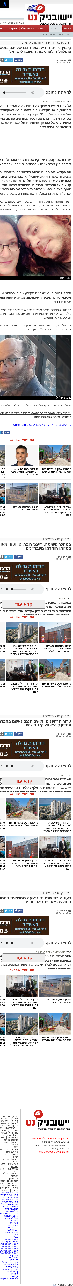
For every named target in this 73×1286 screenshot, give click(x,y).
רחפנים (62, 775)
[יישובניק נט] (47, 1130)
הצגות (6, 1142)
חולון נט (14, 1274)
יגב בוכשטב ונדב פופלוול (54, 102)
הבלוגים (5, 1188)
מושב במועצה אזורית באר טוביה (50, 952)
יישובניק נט (63, 42)
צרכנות (14, 1176)
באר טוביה (13, 1185)
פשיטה (62, 598)
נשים (15, 1171)
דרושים (6, 1154)
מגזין (15, 1156)
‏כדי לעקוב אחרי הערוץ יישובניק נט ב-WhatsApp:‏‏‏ (41, 424)
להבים (15, 1123)
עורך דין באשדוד (10, 1269)
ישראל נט (13, 1257)
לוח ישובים (12, 1151)
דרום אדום (13, 1183)
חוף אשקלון (12, 1137)
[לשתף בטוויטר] (8, 61)
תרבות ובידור (11, 1139)
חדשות (56, 28)
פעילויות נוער (12, 1149)
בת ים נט (14, 1260)
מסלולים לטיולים (10, 1218)
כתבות (15, 1142)
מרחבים (7, 1135)
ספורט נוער (13, 1168)
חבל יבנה (10, 1128)
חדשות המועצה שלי (34, 28)
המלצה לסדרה (10, 1211)
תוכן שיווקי (13, 1178)
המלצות (5, 1173)
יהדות (15, 1188)
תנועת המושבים (10, 1197)
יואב (16, 1135)
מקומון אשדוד (11, 1255)
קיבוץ (15, 1236)
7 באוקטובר (12, 1229)
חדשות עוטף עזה (9, 1241)
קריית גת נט (12, 1271)
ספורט (14, 1166)
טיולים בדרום (11, 1220)
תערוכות (14, 1144)
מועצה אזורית (11, 1239)
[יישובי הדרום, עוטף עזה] (49, 24)
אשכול (15, 1118)
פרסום (15, 1276)
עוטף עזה (11, 28)
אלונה (15, 1130)
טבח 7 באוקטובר (9, 1232)
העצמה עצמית (11, 1216)
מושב (15, 1234)
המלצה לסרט (11, 1209)
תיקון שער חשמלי (10, 1202)
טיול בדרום (12, 1225)
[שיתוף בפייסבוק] (18, 61)
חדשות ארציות (47, 34)
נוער (16, 1147)
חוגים (15, 1154)
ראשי (67, 28)
